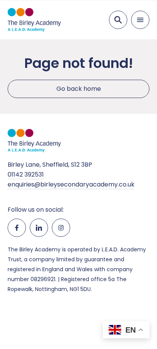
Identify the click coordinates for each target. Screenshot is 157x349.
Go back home (78, 88)
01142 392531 (26, 174)
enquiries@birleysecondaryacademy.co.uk (71, 184)
